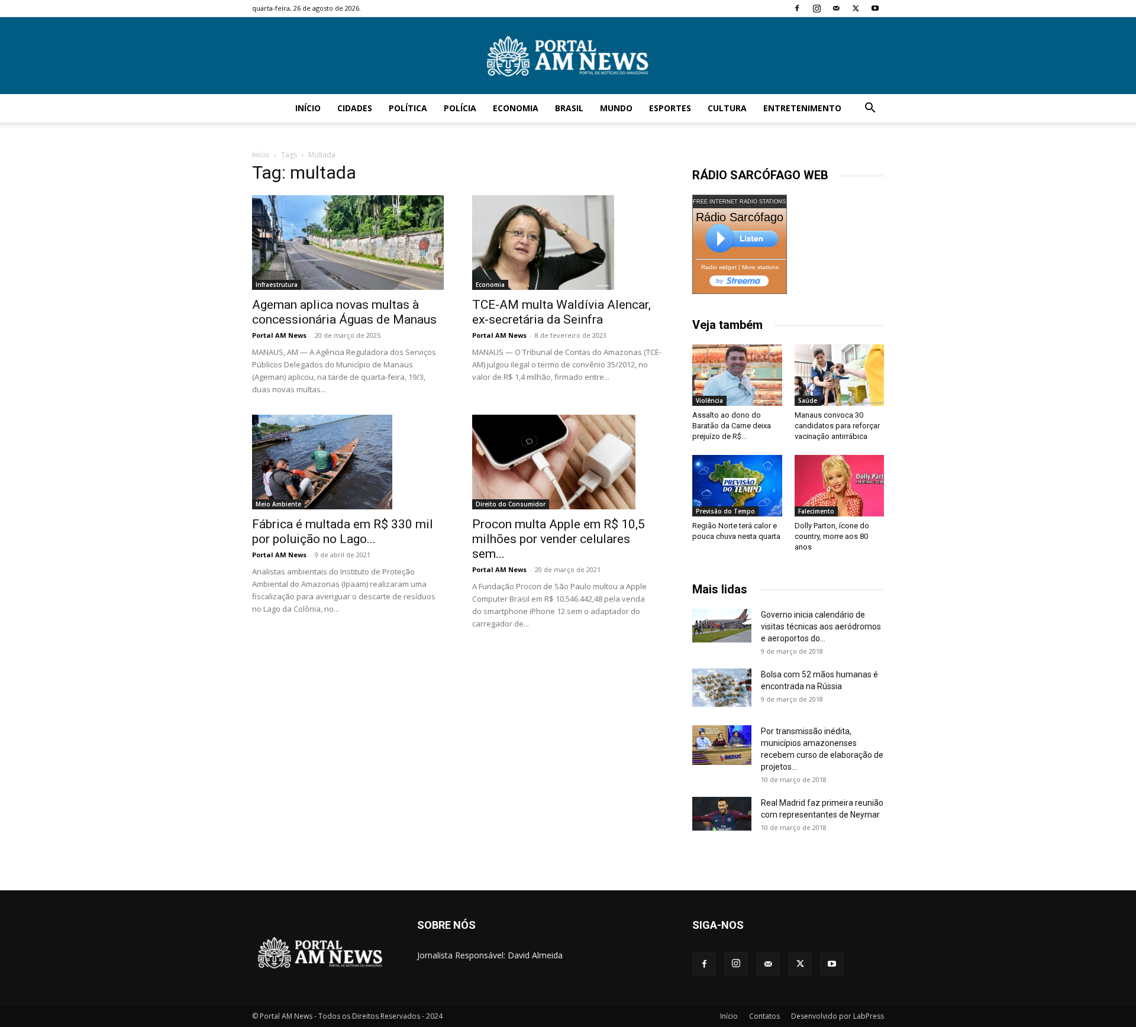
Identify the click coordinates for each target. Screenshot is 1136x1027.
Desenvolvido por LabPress (837, 1016)
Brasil (569, 108)
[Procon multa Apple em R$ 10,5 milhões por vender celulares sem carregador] (568, 462)
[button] (870, 109)
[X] (855, 8)
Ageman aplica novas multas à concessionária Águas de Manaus (344, 312)
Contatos (764, 1016)
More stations (760, 267)
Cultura (727, 108)
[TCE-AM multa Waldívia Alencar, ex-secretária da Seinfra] (568, 242)
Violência (709, 400)
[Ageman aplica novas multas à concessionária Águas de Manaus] (348, 242)
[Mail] (836, 8)
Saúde (807, 400)
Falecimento (816, 511)
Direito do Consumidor (511, 504)
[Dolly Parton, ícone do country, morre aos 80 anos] (840, 485)
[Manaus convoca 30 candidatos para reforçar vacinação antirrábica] (840, 375)
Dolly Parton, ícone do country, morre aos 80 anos (832, 536)
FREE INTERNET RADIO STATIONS (739, 202)
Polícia (460, 108)
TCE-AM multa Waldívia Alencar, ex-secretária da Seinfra (561, 312)
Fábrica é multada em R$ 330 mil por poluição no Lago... (342, 531)
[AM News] (568, 56)
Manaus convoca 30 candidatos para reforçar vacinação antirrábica (837, 426)
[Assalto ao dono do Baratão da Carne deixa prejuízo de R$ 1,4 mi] (737, 375)
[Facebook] (797, 8)
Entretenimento (802, 108)
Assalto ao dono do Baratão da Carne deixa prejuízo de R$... (731, 426)
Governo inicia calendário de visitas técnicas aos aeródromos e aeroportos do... (821, 626)
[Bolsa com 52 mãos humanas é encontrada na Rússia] (721, 687)
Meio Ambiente (278, 504)
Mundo (616, 108)
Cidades (354, 108)
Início (308, 108)
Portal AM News (279, 335)
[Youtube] (875, 8)
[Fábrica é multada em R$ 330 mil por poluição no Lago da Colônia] (348, 462)
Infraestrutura (277, 284)
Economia (515, 108)
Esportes (670, 108)
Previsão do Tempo (725, 511)
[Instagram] (816, 8)
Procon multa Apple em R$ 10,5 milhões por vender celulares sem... (558, 539)
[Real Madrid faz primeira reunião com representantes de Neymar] (721, 813)
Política (408, 108)
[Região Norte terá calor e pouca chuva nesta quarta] (737, 485)
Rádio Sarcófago (739, 217)
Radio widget (719, 267)
